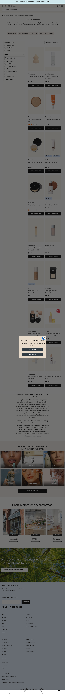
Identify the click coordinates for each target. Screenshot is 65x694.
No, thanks (32, 354)
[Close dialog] (43, 338)
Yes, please (32, 349)
